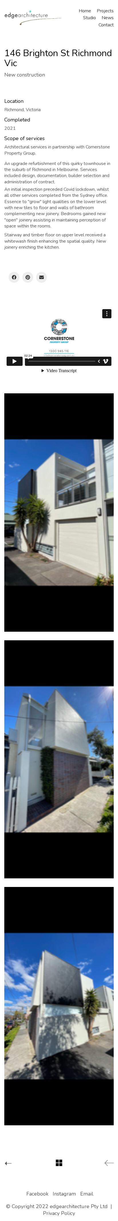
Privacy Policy (59, 1213)
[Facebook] (14, 277)
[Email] (41, 277)
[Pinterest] (27, 277)
